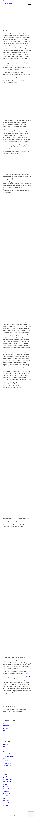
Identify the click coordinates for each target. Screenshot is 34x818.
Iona (4, 758)
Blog (4, 730)
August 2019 (6, 793)
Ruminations (6, 761)
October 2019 (6, 791)
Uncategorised (7, 765)
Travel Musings (7, 763)
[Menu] (29, 3)
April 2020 (5, 786)
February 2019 (7, 800)
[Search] (25, 3)
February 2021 (7, 782)
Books (4, 749)
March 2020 (6, 789)
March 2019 (6, 798)
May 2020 (5, 784)
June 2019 (5, 796)
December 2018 (7, 805)
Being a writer (6, 744)
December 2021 (7, 779)
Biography (5, 728)
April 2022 (5, 777)
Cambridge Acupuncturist (10, 754)
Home (4, 723)
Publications (6, 726)
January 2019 (6, 803)
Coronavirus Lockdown (9, 756)
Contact (5, 733)
